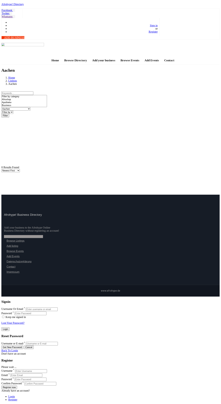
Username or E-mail (12, 343)
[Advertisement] (105, 141)
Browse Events (130, 60)
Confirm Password (11, 383)
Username (6, 370)
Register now (9, 387)
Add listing (12, 245)
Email (4, 375)
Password (6, 313)
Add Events (152, 60)
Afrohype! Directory (12, 4)
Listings (12, 80)
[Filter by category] (24, 96)
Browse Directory (75, 60)
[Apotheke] (24, 102)
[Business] (24, 105)
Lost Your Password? (13, 322)
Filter (5, 115)
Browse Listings (16, 240)
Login (11, 396)
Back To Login (9, 350)
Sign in (154, 25)
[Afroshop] (24, 99)
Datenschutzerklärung (19, 261)
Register (153, 31)
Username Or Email (12, 309)
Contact (169, 60)
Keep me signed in (15, 317)
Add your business (103, 60)
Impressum (13, 271)
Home (55, 60)
